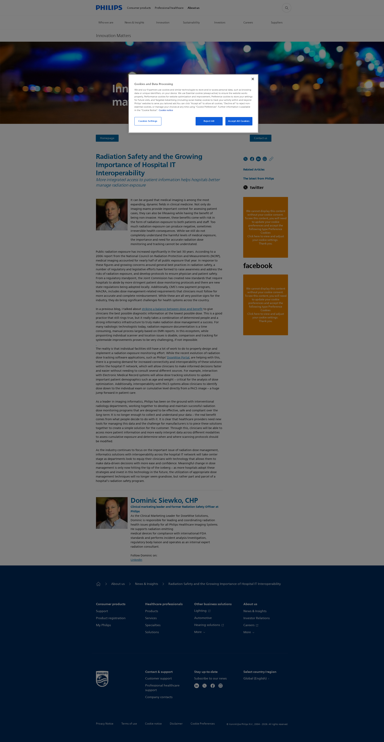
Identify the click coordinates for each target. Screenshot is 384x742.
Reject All (209, 121)
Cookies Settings (147, 121)
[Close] (252, 79)
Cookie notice (166, 110)
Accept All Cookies (238, 121)
